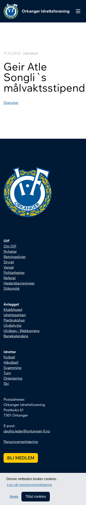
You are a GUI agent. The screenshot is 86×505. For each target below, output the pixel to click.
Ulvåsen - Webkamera (21, 330)
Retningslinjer (15, 256)
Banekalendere (16, 336)
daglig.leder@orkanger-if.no (27, 431)
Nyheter (10, 251)
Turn (7, 373)
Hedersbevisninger (19, 283)
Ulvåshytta (12, 325)
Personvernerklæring (21, 441)
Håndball (11, 362)
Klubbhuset (13, 309)
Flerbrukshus (14, 320)
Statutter (11, 102)
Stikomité (11, 288)
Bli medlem (20, 458)
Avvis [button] (14, 496)
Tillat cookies (35, 496)
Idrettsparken (15, 315)
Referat (10, 278)
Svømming (12, 367)
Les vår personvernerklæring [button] (29, 485)
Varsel (9, 267)
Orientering (13, 378)
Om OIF (10, 246)
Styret (9, 262)
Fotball (9, 357)
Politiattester (14, 272)
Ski (6, 383)
